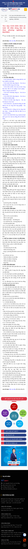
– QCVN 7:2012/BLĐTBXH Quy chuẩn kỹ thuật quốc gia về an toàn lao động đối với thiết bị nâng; (14, 116)
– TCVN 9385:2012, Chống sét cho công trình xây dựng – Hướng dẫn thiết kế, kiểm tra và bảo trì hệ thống (14, 111)
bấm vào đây (12, 40)
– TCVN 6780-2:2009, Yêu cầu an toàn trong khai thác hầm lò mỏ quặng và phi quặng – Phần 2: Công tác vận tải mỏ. (14, 88)
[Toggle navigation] (25, 9)
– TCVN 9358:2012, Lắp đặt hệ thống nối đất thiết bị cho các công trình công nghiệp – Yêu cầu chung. (14, 105)
